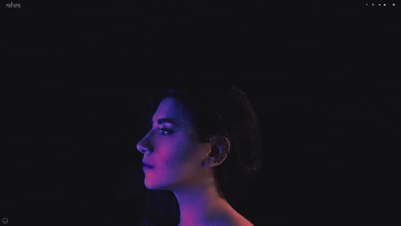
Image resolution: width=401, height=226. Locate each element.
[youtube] (384, 4)
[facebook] (367, 4)
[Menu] (394, 4)
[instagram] (373, 4)
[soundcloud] (379, 4)
